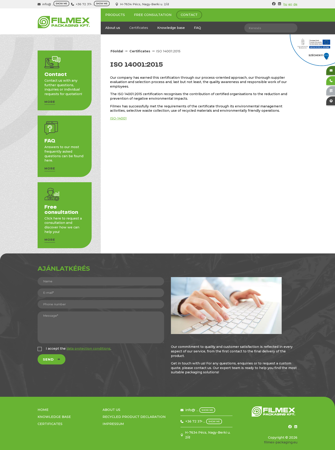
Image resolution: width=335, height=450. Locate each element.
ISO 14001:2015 (168, 51)
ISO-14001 (118, 118)
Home (43, 410)
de (295, 4)
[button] (49, 102)
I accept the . (78, 348)
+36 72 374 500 (87, 4)
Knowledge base (171, 28)
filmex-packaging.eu (280, 442)
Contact (189, 15)
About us (112, 28)
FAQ (197, 28)
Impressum (113, 424)
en (290, 4)
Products (115, 15)
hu (285, 4)
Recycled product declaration (134, 417)
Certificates (138, 28)
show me (61, 3)
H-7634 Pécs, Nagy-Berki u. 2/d (144, 4)
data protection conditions (89, 348)
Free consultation (153, 15)
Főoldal (117, 51)
